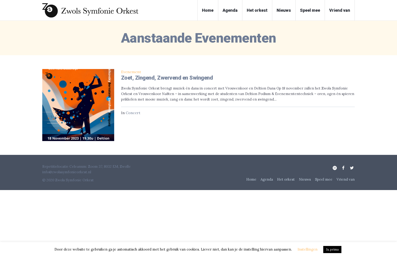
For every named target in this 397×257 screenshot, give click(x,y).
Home (251, 179)
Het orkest (286, 179)
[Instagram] (335, 168)
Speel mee (323, 179)
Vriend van (346, 179)
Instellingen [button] (308, 249)
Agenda (267, 179)
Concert (133, 112)
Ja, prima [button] (332, 249)
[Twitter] (352, 168)
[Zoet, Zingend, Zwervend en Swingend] (78, 105)
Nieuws (305, 179)
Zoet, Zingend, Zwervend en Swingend (167, 78)
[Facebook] (343, 168)
